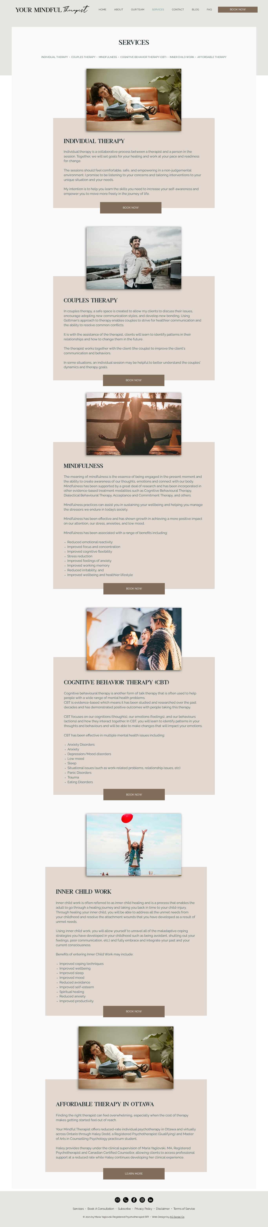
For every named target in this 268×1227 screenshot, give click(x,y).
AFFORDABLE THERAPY (211, 57)
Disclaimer (163, 1209)
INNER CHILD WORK (182, 57)
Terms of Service (184, 1209)
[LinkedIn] (150, 1200)
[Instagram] (142, 1200)
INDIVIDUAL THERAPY (54, 57)
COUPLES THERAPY (83, 57)
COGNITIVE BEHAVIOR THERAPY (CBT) (143, 57)
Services (78, 1209)
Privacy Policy (143, 1209)
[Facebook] (134, 1200)
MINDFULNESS (108, 57)
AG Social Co (177, 1216)
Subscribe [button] (124, 1209)
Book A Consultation (101, 1209)
